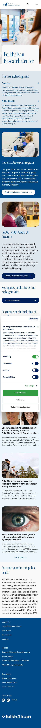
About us (5, 639)
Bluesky (14, 700)
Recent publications (9, 678)
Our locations (7, 635)
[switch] (35, 363)
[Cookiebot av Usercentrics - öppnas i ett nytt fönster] (29, 319)
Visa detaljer (29, 386)
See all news (18, 558)
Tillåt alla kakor (20, 393)
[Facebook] (3, 700)
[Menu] (36, 4)
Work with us (6, 631)
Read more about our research (16, 192)
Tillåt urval (20, 400)
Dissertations (6, 674)
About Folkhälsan (8, 687)
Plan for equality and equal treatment (15, 661)
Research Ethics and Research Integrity (16, 652)
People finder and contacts (11, 626)
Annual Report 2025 (12, 300)
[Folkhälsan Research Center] (11, 4)
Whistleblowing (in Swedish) (12, 665)
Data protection (7, 656)
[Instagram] (8, 700)
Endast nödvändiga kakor (20, 407)
